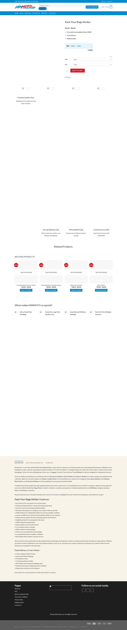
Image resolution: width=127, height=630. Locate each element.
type (66, 59)
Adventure (53, 476)
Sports (79, 476)
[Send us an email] (64, 1)
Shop (21, 13)
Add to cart (77, 70)
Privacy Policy (19, 600)
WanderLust (66, 467)
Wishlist (103, 1)
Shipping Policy (19, 602)
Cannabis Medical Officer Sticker (26, 285)
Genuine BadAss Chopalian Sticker (51, 285)
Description (19, 463)
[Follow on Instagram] (88, 590)
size (66, 64)
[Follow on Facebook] (62, 1)
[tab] (19, 463)
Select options (26, 290)
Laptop (92, 479)
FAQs (23, 626)
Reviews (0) (49, 463)
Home (17, 13)
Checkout (52, 13)
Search (42, 8)
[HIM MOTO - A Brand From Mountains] (25, 7)
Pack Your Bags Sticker (44, 467)
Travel (25, 467)
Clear (110, 56)
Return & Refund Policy (22, 594)
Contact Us (109, 1)
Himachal (57, 470)
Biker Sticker (101, 285)
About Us (28, 13)
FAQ (16, 591)
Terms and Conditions (21, 597)
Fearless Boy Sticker (76, 285)
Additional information (34, 463)
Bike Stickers (19, 481)
